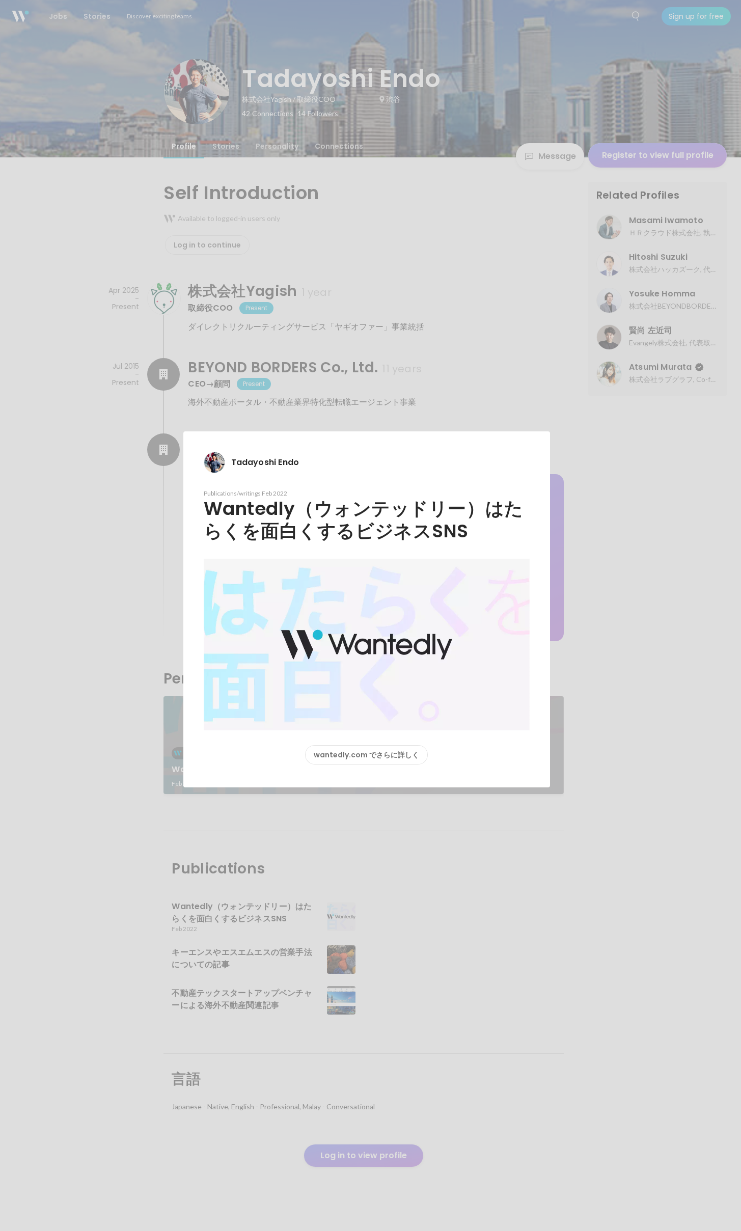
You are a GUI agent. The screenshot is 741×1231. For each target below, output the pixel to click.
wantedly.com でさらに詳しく (366, 755)
